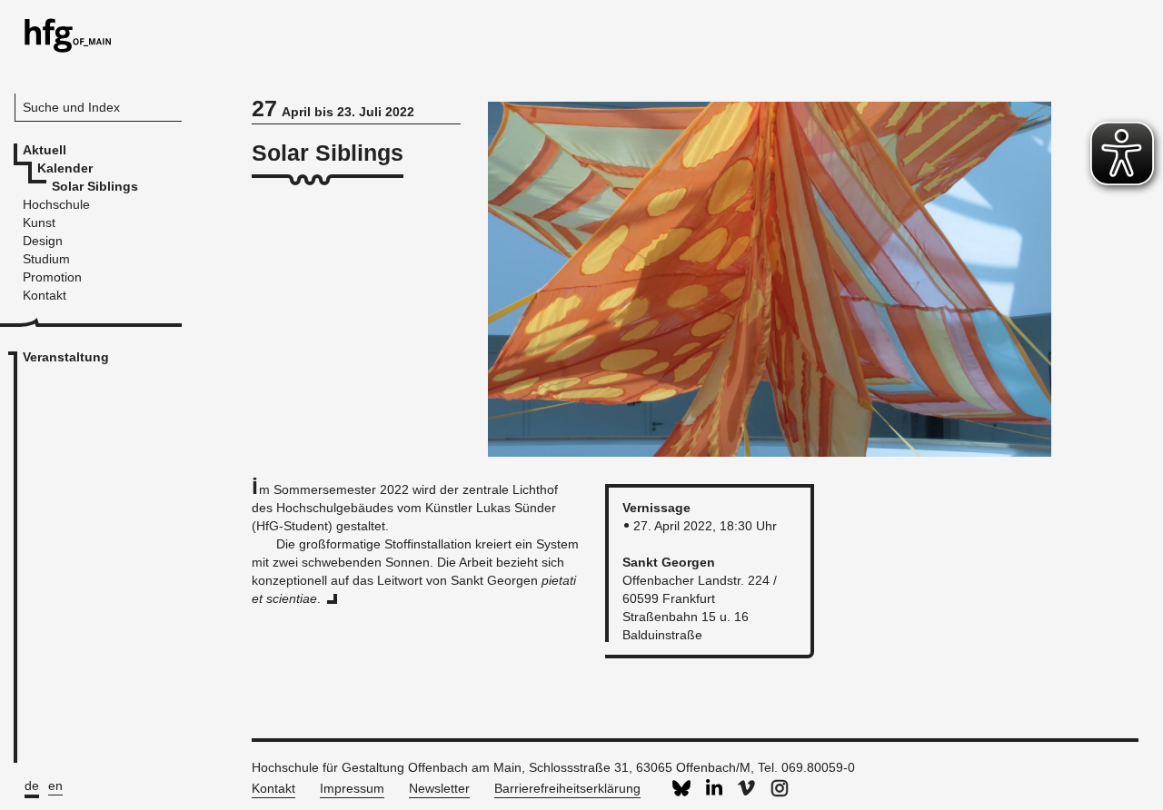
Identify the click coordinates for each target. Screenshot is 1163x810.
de (32, 785)
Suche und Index (71, 107)
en (55, 785)
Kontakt (273, 788)
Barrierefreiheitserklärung (567, 788)
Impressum (352, 788)
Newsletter (439, 788)
